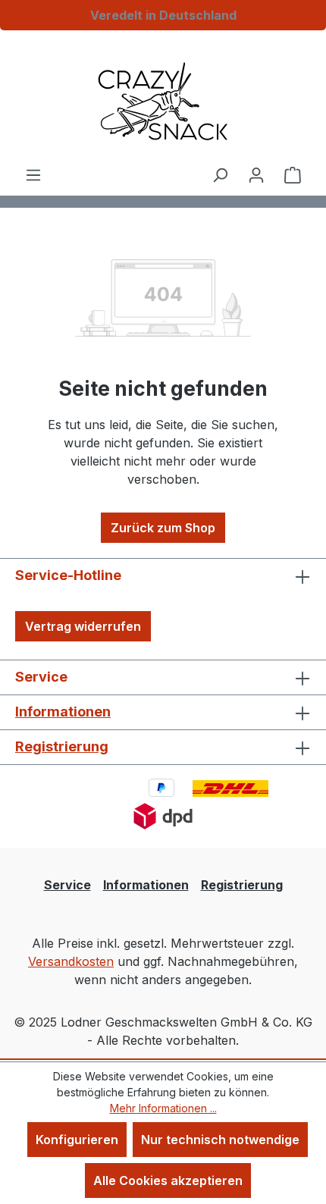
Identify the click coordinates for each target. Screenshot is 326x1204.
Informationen (63, 712)
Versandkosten (71, 961)
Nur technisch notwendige (220, 1139)
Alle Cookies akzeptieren (168, 1180)
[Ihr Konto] (256, 174)
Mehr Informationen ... (163, 1108)
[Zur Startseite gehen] (163, 101)
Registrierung (61, 746)
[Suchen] (220, 174)
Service (67, 884)
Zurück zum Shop (163, 527)
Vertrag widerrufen (83, 626)
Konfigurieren (77, 1139)
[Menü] (33, 174)
